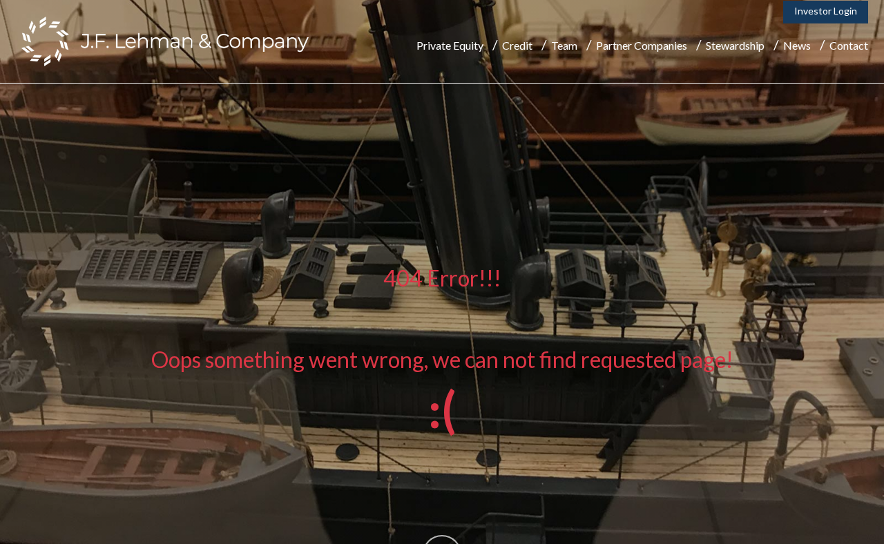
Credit (517, 45)
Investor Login (825, 11)
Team (564, 45)
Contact (848, 45)
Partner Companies (641, 45)
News (797, 45)
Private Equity (449, 45)
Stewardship (735, 45)
